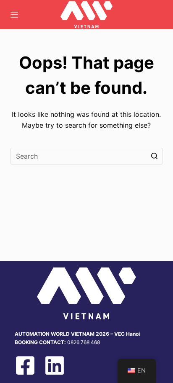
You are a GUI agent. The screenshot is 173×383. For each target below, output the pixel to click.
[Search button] (154, 156)
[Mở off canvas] (14, 14)
